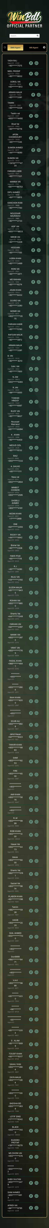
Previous (5, 47)
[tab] (15, 48)
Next (44, 47)
